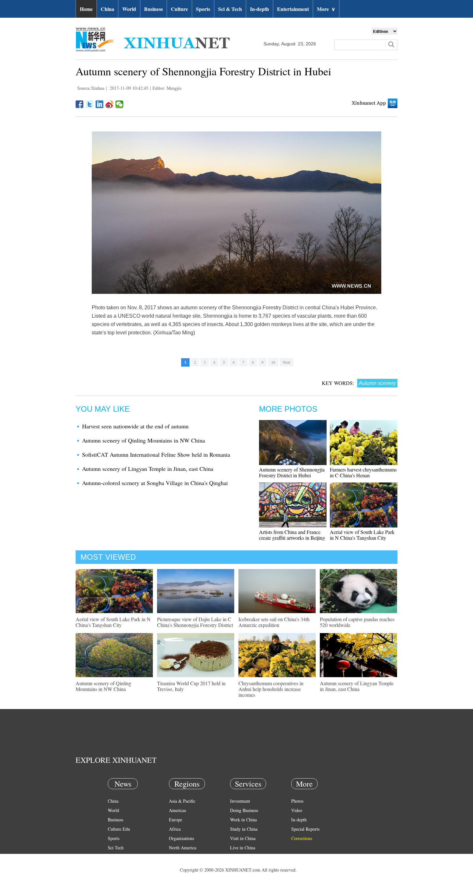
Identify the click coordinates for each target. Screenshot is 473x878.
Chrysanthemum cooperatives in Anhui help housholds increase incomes (270, 689)
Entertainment (293, 9)
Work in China (243, 820)
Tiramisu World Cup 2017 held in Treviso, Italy (191, 686)
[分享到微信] (120, 104)
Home (86, 9)
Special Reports (305, 829)
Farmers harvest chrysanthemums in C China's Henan (363, 472)
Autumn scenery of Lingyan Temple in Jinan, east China (147, 468)
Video (296, 810)
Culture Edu (119, 829)
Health (114, 857)
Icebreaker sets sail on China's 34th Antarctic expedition (274, 622)
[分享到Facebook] (80, 104)
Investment (240, 801)
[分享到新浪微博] (110, 104)
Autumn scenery (377, 383)
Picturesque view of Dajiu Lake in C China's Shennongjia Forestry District (195, 622)
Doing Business (244, 810)
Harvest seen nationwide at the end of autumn (135, 426)
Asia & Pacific (182, 801)
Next (286, 362)
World (129, 9)
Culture (179, 9)
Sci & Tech (230, 9)
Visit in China (242, 838)
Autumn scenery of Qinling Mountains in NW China (143, 440)
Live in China (242, 848)
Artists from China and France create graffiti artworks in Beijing (292, 534)
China (107, 9)
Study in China (243, 829)
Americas (177, 810)
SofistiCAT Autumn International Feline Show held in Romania (156, 454)
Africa (175, 829)
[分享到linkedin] (100, 104)
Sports (203, 9)
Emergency (240, 857)
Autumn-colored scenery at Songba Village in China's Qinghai (155, 483)
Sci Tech (116, 848)
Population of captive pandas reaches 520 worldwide (357, 622)
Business (153, 9)
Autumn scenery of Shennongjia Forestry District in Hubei (292, 472)
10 (273, 362)
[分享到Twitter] (90, 104)
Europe (175, 820)
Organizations (181, 838)
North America (182, 848)
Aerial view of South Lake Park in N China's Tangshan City (362, 534)
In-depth (259, 9)
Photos (297, 801)
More (326, 9)
